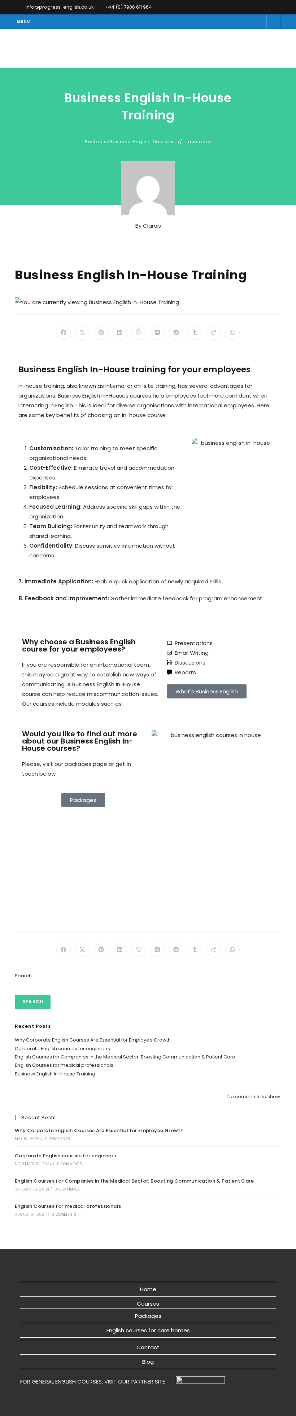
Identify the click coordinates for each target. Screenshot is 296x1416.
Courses (148, 1303)
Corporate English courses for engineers (62, 1048)
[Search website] (274, 22)
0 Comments (57, 1138)
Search (23, 975)
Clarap (152, 225)
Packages (148, 1316)
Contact (148, 1347)
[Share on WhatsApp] (232, 332)
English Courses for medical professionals (64, 1065)
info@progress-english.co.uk (60, 7)
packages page (86, 764)
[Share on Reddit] (176, 332)
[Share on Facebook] (63, 332)
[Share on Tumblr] (195, 332)
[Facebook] (271, 7)
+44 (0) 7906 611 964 (128, 7)
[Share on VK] (157, 332)
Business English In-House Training (55, 1073)
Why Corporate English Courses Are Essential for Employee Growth (93, 1039)
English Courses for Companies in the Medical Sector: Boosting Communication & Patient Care (125, 1056)
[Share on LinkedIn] (120, 332)
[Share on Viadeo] (213, 332)
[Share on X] (82, 332)
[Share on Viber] (138, 332)
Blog (148, 1361)
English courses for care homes (148, 1330)
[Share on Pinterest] (101, 332)
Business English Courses (141, 142)
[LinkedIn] (278, 7)
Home (148, 1289)
